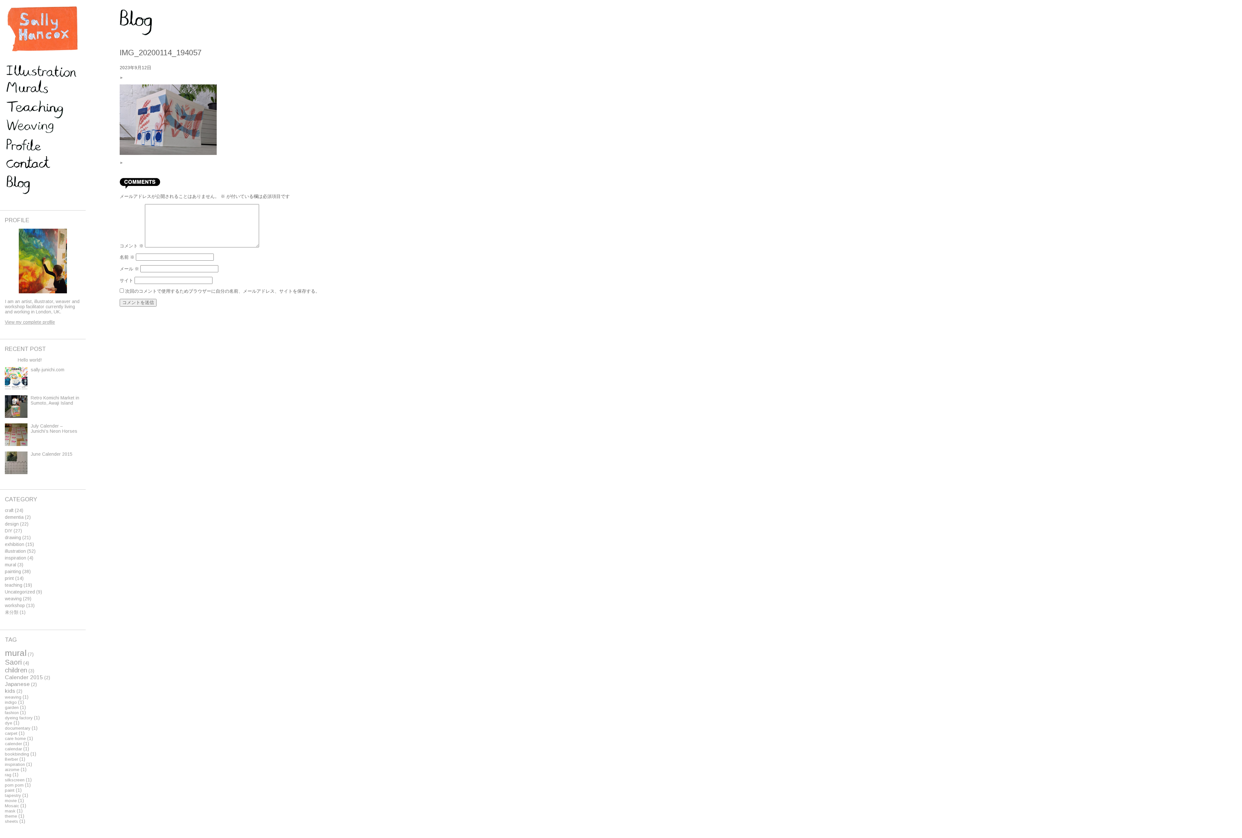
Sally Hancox (42, 29)
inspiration (15, 557)
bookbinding (17, 754)
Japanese (17, 684)
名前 (127, 257)
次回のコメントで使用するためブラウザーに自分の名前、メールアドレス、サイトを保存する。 (222, 291)
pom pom (14, 785)
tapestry (13, 795)
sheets (11, 821)
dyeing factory (19, 717)
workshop (15, 605)
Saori (13, 662)
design (12, 524)
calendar (13, 748)
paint (10, 790)
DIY (8, 530)
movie (11, 800)
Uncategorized (20, 591)
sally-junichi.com (47, 369)
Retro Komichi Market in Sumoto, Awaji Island (55, 400)
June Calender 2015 (51, 454)
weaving (13, 598)
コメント (132, 245)
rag (8, 774)
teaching (13, 585)
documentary (17, 728)
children (16, 670)
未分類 (11, 612)
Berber (11, 759)
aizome (12, 769)
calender (13, 743)
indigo (11, 702)
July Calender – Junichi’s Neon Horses (54, 428)
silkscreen (15, 780)
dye (8, 723)
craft (9, 510)
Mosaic (12, 805)
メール (129, 268)
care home (15, 738)
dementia (14, 517)
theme (11, 816)
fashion (12, 712)
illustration (15, 551)
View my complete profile (30, 322)
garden (12, 707)
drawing (13, 537)
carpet (11, 733)
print (9, 578)
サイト (126, 280)
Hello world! (30, 360)
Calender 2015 (24, 677)
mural (10, 564)
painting (13, 571)
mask (10, 811)
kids (10, 691)
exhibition (14, 544)
